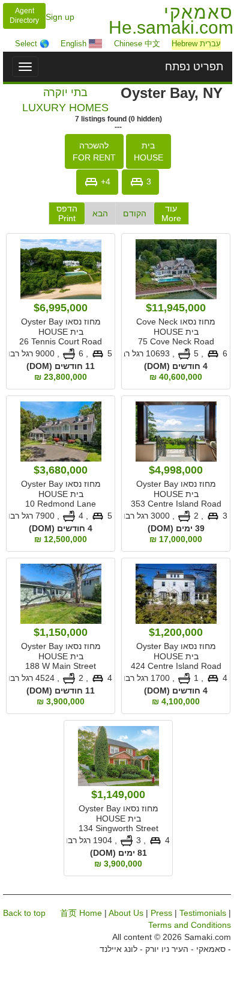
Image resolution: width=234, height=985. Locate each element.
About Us (126, 913)
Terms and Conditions (189, 925)
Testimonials (202, 913)
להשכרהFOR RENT (94, 151)
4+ (104, 181)
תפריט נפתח (194, 67)
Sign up (60, 17)
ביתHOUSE (148, 151)
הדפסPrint (66, 213)
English (75, 43)
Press (161, 913)
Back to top (24, 913)
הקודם (134, 213)
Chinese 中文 (137, 43)
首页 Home (81, 913)
